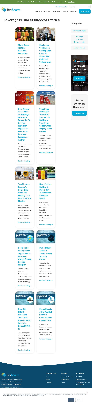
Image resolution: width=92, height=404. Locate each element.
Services (37, 11)
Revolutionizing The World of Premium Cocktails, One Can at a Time (45, 314)
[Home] (10, 9)
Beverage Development (66, 377)
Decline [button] (79, 400)
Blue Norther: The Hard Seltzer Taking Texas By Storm (45, 253)
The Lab (63, 382)
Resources (73, 11)
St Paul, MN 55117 (80, 384)
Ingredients (56, 11)
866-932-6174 (79, 377)
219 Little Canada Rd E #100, (83, 382)
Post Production (65, 379)
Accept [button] (71, 400)
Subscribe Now (79, 113)
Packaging (47, 11)
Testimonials (49, 382)
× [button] (87, 391)
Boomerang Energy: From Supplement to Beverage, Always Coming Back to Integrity (24, 256)
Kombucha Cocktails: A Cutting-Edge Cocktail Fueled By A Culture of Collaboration (45, 53)
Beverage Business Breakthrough (79, 39)
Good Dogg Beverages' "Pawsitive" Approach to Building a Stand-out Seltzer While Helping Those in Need (45, 120)
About (64, 11)
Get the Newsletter (61, 7)
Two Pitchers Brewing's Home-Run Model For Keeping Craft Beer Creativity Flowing (24, 192)
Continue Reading (24, 77)
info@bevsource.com (81, 379)
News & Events (79, 48)
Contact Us (84, 11)
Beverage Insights (79, 31)
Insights (48, 379)
